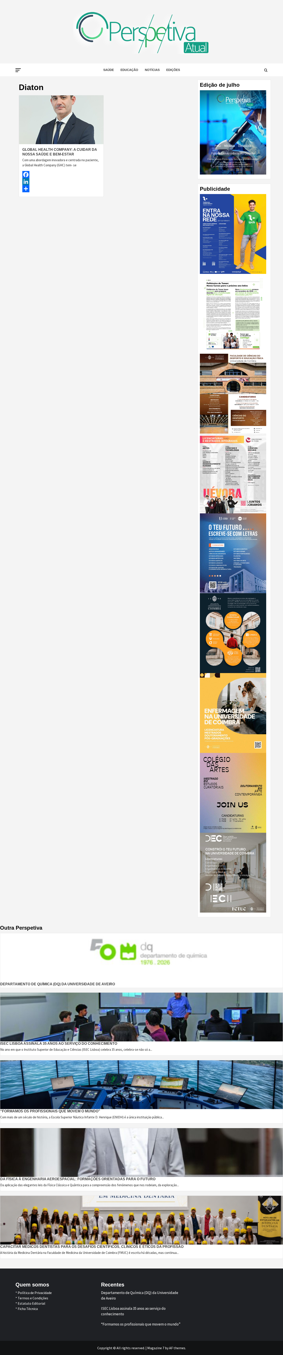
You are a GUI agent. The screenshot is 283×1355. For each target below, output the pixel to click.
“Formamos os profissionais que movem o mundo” (50, 1111)
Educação (129, 70)
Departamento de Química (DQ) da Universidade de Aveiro (57, 984)
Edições (173, 70)
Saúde (108, 70)
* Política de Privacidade (33, 1292)
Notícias (152, 70)
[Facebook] (61, 174)
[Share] (61, 188)
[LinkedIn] (61, 181)
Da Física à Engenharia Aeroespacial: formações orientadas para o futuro (77, 1179)
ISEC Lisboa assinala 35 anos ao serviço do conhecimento (58, 1043)
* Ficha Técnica (26, 1308)
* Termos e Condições (31, 1298)
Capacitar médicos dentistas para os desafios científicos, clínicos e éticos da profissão (92, 1247)
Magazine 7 (155, 1348)
